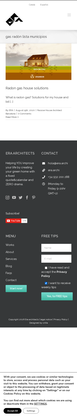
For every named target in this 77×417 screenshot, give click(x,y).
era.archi (53, 170)
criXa (45, 323)
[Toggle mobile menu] (69, 15)
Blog (9, 266)
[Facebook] (27, 197)
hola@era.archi (58, 163)
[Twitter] (20, 197)
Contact (11, 280)
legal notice (46, 319)
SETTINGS (40, 404)
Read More (11, 117)
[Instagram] (7, 197)
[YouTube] (14, 197)
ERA (11, 110)
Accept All (12, 410)
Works (10, 245)
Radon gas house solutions (27, 88)
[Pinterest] (34, 197)
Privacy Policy (60, 319)
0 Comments (24, 113)
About (10, 252)
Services (11, 259)
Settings (31, 410)
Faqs (9, 273)
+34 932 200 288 (58, 177)
